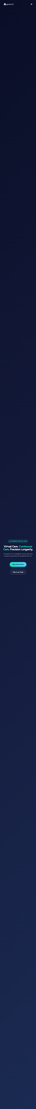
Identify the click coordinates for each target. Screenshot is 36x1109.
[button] (31, 4)
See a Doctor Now (18, 564)
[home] (12, 4)
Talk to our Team (18, 572)
